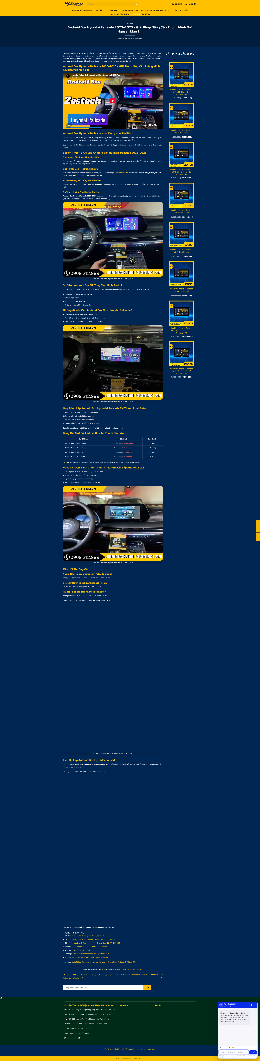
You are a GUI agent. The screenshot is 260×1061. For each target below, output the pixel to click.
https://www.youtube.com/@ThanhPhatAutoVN (90, 957)
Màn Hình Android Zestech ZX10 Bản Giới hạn (181, 211)
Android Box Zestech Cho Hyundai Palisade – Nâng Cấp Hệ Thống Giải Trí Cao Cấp (104, 962)
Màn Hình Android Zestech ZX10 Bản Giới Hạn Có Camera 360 (181, 171)
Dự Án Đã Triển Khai (120, 14)
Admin (139, 38)
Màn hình (98, 10)
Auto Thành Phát (82, 1033)
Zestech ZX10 (141, 10)
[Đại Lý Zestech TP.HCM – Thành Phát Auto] (73, 4)
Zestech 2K (112, 10)
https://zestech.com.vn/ (81, 950)
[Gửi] (136, 4)
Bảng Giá (146, 14)
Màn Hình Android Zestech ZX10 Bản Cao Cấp (181, 290)
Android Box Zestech (160, 10)
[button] (177, 4)
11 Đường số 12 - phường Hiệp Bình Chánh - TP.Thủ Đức (93, 1010)
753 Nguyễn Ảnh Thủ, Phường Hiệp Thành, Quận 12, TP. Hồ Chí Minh (95, 943)
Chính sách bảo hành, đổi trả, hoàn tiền (120, 1049)
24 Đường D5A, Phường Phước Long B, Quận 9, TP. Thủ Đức (92, 939)
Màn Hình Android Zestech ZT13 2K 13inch (181, 131)
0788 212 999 (101, 947)
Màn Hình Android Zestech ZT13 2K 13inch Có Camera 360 (181, 91)
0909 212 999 (77, 947)
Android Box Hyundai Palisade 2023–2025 (129, 969)
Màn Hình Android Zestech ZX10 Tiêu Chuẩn (181, 250)
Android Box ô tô (121, 173)
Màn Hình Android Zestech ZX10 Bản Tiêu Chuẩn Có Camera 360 (181, 330)
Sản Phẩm (87, 10)
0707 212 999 (89, 947)
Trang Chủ (76, 10)
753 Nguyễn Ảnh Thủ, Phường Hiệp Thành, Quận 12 (92, 1019)
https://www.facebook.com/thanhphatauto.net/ (91, 954)
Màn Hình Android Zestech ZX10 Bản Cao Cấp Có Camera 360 (181, 371)
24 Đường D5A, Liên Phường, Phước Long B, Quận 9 (92, 1014)
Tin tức (136, 14)
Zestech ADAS (126, 10)
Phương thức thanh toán (145, 1049)
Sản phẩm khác (181, 10)
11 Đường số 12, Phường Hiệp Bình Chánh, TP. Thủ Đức (90, 936)
